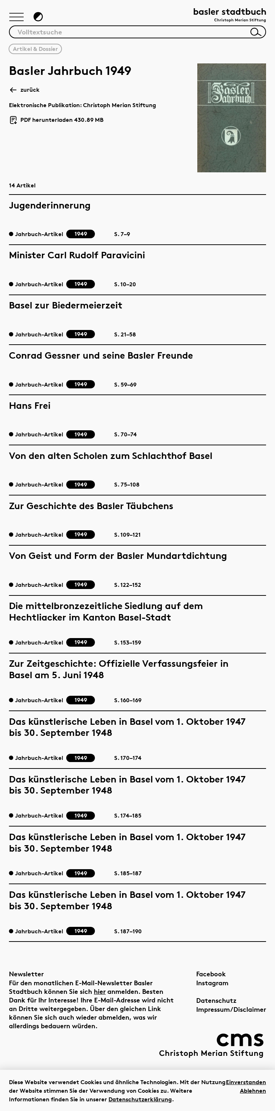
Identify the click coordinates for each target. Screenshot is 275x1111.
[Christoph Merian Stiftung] (211, 1045)
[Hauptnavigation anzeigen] (16, 18)
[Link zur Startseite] (230, 16)
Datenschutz (216, 1000)
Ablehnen (253, 1090)
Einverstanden (246, 1082)
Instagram (212, 982)
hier (100, 991)
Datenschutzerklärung (140, 1099)
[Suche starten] (256, 32)
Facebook (211, 973)
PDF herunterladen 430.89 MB (59, 120)
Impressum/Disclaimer (231, 1009)
